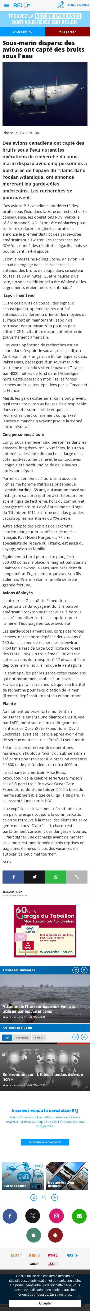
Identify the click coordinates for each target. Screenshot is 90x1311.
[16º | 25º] (61, 0)
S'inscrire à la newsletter (45, 1142)
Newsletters (79, 1216)
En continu (23, 32)
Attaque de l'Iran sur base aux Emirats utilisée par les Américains (39, 1009)
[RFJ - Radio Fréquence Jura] (72, 1255)
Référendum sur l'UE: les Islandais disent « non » (43, 1077)
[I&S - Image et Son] (54, 1263)
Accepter (45, 1303)
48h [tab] (7, 1037)
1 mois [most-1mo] (38, 1037)
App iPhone (33, 1235)
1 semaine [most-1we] (22, 1037)
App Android (55, 1235)
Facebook (10, 1216)
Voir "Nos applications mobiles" (56, 1176)
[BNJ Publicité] (17, 1255)
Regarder (68, 32)
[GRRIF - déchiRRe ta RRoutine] (35, 1263)
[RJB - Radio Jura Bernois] (35, 1255)
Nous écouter (80, 5)
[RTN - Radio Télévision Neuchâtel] (54, 1255)
